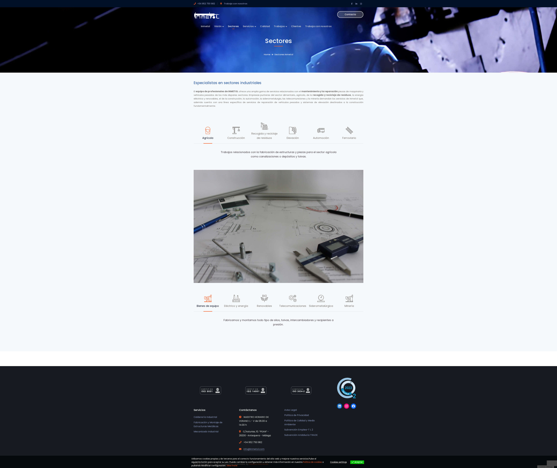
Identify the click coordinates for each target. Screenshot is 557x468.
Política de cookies (312, 462)
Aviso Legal (290, 410)
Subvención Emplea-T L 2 (298, 429)
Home (267, 54)
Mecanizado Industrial (206, 431)
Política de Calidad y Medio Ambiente (299, 422)
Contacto (350, 14)
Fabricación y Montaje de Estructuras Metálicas (208, 424)
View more (232, 465)
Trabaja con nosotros (235, 3)
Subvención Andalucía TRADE (301, 435)
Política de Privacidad (296, 415)
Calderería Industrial (205, 417)
